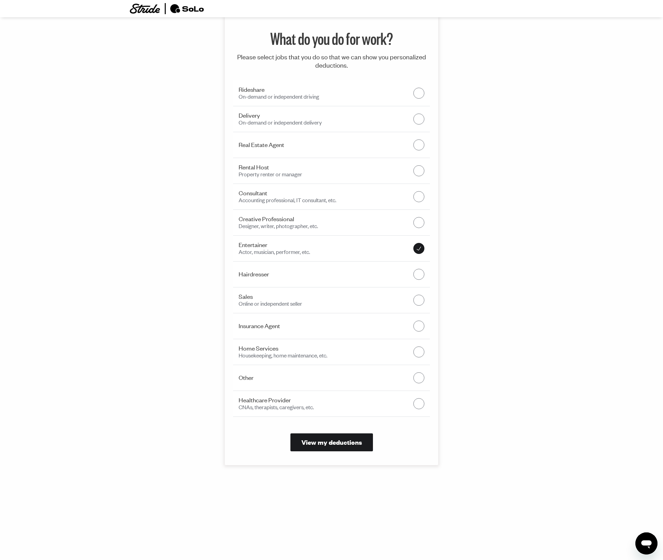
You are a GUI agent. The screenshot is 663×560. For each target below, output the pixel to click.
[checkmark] (418, 93)
